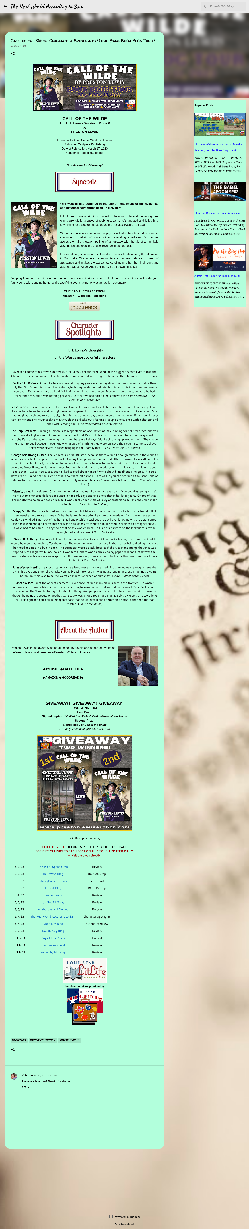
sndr (133, 1223)
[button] (13, 53)
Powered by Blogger (126, 1216)
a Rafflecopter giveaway (84, 838)
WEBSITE (53, 669)
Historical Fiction (42, 1040)
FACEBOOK (71, 669)
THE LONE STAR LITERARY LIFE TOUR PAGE (96, 847)
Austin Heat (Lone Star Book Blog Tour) (217, 275)
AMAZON (51, 677)
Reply (25, 1087)
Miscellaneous (69, 1040)
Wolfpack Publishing (92, 295)
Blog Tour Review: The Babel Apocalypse (217, 213)
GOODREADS (71, 677)
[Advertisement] (84, 1180)
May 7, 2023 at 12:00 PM (46, 1075)
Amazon (68, 295)
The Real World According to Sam (46, 6)
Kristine (27, 1075)
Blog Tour (19, 1040)
